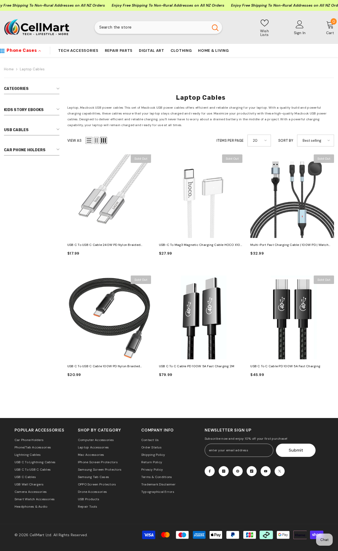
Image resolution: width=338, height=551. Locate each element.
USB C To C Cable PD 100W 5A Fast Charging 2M (196, 366)
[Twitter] (280, 471)
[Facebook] (210, 471)
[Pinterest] (238, 471)
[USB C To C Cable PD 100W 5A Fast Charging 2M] (201, 317)
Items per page (230, 140)
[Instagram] (224, 471)
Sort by (285, 140)
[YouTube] (266, 471)
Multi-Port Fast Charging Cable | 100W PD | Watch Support (289, 245)
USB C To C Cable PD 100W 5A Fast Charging (285, 366)
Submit (296, 450)
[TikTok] (252, 471)
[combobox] (151, 27)
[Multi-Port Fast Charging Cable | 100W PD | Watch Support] (292, 196)
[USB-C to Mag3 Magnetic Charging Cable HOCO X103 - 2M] (201, 196)
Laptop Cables (32, 69)
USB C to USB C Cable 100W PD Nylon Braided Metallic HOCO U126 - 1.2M (103, 366)
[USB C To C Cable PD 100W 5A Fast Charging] (292, 317)
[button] (89, 140)
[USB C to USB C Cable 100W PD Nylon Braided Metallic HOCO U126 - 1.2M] (109, 317)
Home (9, 69)
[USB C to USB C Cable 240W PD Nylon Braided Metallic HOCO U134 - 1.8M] (109, 196)
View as (74, 140)
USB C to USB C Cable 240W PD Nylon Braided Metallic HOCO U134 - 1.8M (103, 245)
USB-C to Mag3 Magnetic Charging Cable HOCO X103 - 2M (200, 245)
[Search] (158, 27)
